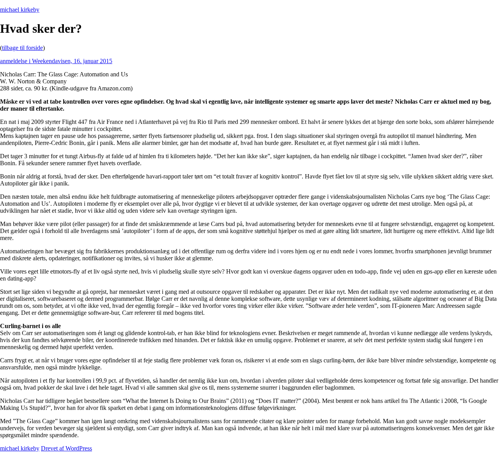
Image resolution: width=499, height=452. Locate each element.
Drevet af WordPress (66, 448)
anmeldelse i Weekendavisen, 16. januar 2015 (56, 61)
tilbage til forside (22, 47)
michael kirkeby (19, 9)
